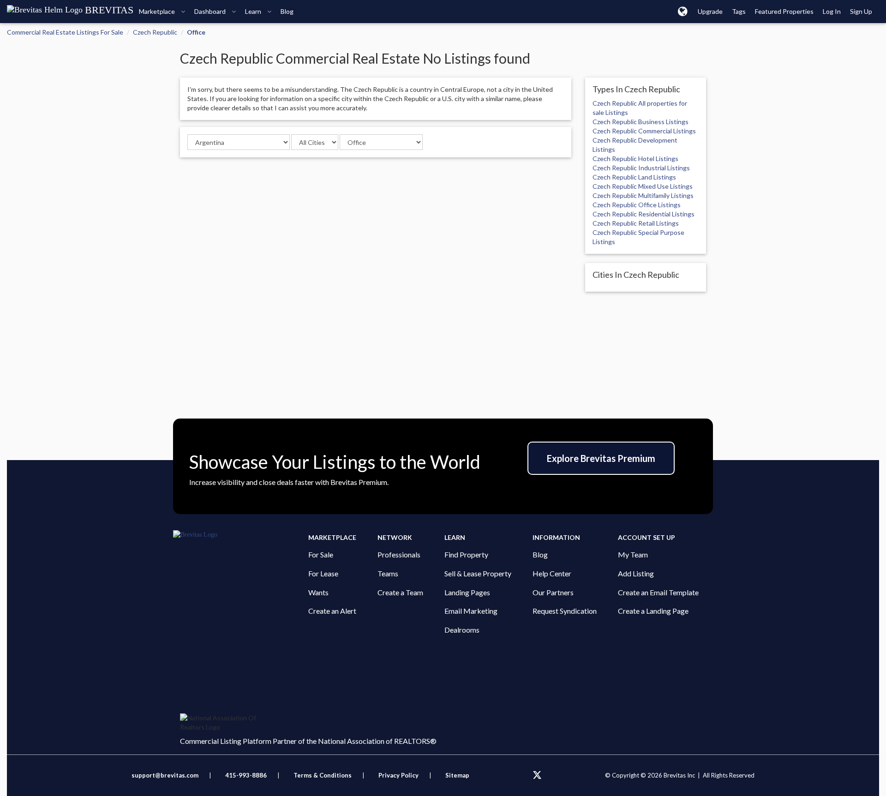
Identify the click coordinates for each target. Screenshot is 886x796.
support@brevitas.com (165, 775)
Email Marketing (470, 610)
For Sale (320, 554)
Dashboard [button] (210, 11)
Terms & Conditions (323, 775)
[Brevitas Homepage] (240, 534)
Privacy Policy (398, 775)
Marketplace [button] (157, 11)
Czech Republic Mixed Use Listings (643, 186)
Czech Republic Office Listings (637, 205)
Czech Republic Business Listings (640, 122)
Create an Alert (332, 610)
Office (196, 32)
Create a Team (400, 592)
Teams (387, 573)
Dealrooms (461, 629)
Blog (540, 554)
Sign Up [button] (861, 11)
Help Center (552, 573)
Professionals (398, 554)
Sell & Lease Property (477, 573)
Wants (318, 592)
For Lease (323, 573)
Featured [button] (784, 11)
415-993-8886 (246, 775)
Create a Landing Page (653, 610)
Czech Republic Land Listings (634, 177)
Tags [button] (739, 11)
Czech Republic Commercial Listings (644, 131)
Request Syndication (565, 610)
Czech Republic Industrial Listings (641, 168)
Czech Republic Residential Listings (643, 214)
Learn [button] (254, 11)
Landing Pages (467, 592)
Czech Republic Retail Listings (636, 223)
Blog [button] (287, 11)
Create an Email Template (658, 592)
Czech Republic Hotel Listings (635, 158)
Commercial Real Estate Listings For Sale (65, 32)
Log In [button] (832, 11)
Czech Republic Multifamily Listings (643, 195)
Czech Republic (155, 32)
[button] (682, 11)
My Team (633, 554)
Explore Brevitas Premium (601, 458)
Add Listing (636, 573)
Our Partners (553, 592)
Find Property (466, 554)
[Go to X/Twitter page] (537, 775)
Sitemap (457, 775)
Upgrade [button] (710, 11)
